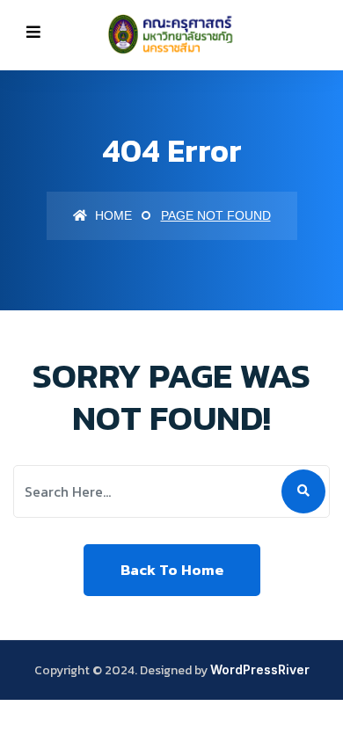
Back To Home (171, 569)
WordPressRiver (260, 669)
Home (111, 215)
